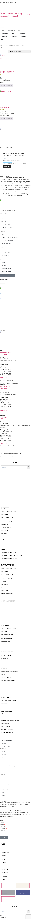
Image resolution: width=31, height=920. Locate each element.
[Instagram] (12, 450)
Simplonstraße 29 (5, 386)
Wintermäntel (5, 581)
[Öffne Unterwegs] (8, 36)
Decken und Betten (6, 789)
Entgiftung (5, 658)
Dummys (3, 717)
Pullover (4, 587)
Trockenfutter (6, 527)
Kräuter (4, 540)
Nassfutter (5, 524)
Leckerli (4, 533)
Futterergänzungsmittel (9, 536)
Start (1, 45)
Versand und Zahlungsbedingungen (10, 237)
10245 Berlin (3, 388)
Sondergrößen (8, 601)
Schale (3, 597)
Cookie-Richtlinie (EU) (7, 227)
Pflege (5, 625)
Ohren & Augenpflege (8, 648)
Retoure (3, 234)
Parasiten (4, 674)
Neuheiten (4, 514)
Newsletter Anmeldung (7, 268)
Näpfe (3, 792)
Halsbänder (4, 754)
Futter (5, 508)
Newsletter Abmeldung (7, 271)
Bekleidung (7, 565)
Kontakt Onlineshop (6, 249)
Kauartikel (5, 530)
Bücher (3, 795)
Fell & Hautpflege (7, 645)
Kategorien (6, 521)
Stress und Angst (6, 677)
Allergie (4, 665)
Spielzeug (6, 698)
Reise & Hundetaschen (7, 760)
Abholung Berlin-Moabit (9, 558)
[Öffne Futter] (22, 31)
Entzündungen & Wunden (9, 680)
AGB (3, 218)
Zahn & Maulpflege (7, 651)
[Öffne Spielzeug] (25, 34)
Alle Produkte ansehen (8, 511)
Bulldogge (4, 603)
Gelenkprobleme (6, 662)
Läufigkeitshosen (6, 593)
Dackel (3, 607)
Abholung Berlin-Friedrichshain (11, 555)
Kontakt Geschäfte (6, 252)
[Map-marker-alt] (22, 450)
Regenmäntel (5, 584)
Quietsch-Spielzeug (7, 729)
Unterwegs (3, 736)
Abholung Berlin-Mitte (8, 552)
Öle (2, 543)
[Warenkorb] (2, 26)
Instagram (4, 262)
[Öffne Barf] (28, 31)
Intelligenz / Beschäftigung (10, 720)
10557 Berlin (3, 419)
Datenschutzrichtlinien (7, 162)
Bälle (3, 714)
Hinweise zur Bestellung (7, 240)
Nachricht (3, 828)
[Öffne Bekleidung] (8, 34)
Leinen (3, 751)
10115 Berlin (3, 354)
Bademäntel (5, 590)
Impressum (4, 216)
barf (4, 549)
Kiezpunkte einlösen (6, 243)
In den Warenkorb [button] (6, 85)
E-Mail (2, 824)
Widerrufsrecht (5, 221)
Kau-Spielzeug (5, 726)
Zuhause (2, 774)
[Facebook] (2, 450)
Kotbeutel (4, 768)
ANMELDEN (7, 166)
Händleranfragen (5, 255)
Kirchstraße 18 (4, 417)
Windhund (4, 610)
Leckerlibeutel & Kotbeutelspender (10, 765)
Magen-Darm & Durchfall (9, 671)
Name (2, 820)
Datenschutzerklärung (7, 224)
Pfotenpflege (5, 641)
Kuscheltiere (5, 723)
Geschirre (4, 757)
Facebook (4, 265)
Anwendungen (7, 655)
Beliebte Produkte (7, 517)
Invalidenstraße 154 (5, 352)
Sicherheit (4, 763)
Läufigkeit (4, 668)
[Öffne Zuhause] (17, 36)
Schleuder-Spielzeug (7, 732)
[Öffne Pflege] (16, 34)
